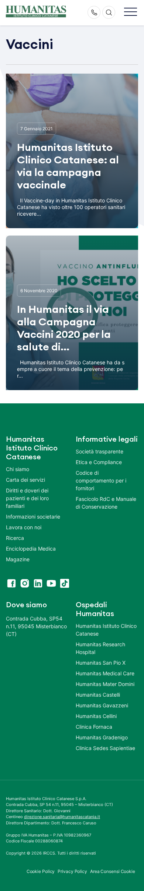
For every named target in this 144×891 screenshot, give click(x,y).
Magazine (18, 559)
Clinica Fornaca (94, 727)
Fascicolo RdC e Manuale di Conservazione (106, 503)
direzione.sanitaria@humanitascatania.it (62, 816)
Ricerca (15, 538)
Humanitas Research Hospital (100, 648)
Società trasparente (99, 451)
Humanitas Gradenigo (102, 737)
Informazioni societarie (33, 516)
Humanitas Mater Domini (105, 684)
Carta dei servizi (25, 480)
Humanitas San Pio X (101, 663)
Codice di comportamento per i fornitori (101, 480)
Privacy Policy (72, 871)
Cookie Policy (41, 871)
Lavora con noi (23, 527)
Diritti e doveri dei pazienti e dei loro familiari (27, 498)
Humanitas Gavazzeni (102, 705)
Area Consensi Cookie (112, 871)
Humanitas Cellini (96, 716)
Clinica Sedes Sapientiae (105, 748)
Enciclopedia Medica (31, 548)
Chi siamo (17, 469)
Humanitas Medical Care (105, 673)
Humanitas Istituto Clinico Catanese (106, 630)
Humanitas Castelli (98, 695)
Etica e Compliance (99, 462)
